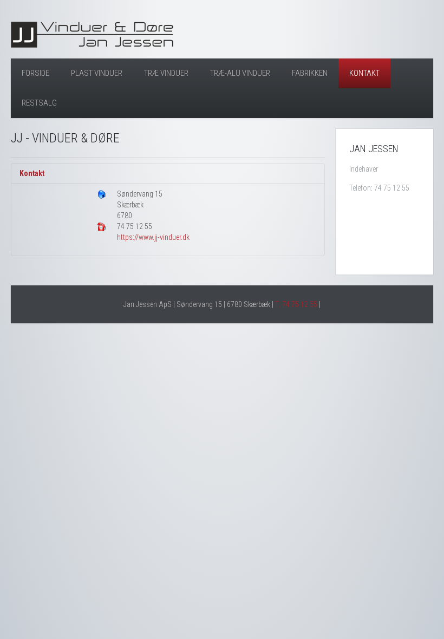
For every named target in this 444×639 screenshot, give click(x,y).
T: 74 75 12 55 (296, 304)
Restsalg (39, 103)
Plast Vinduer (96, 73)
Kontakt (364, 73)
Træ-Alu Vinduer (240, 73)
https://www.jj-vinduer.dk (153, 237)
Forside (35, 73)
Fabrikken (310, 73)
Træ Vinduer (166, 73)
